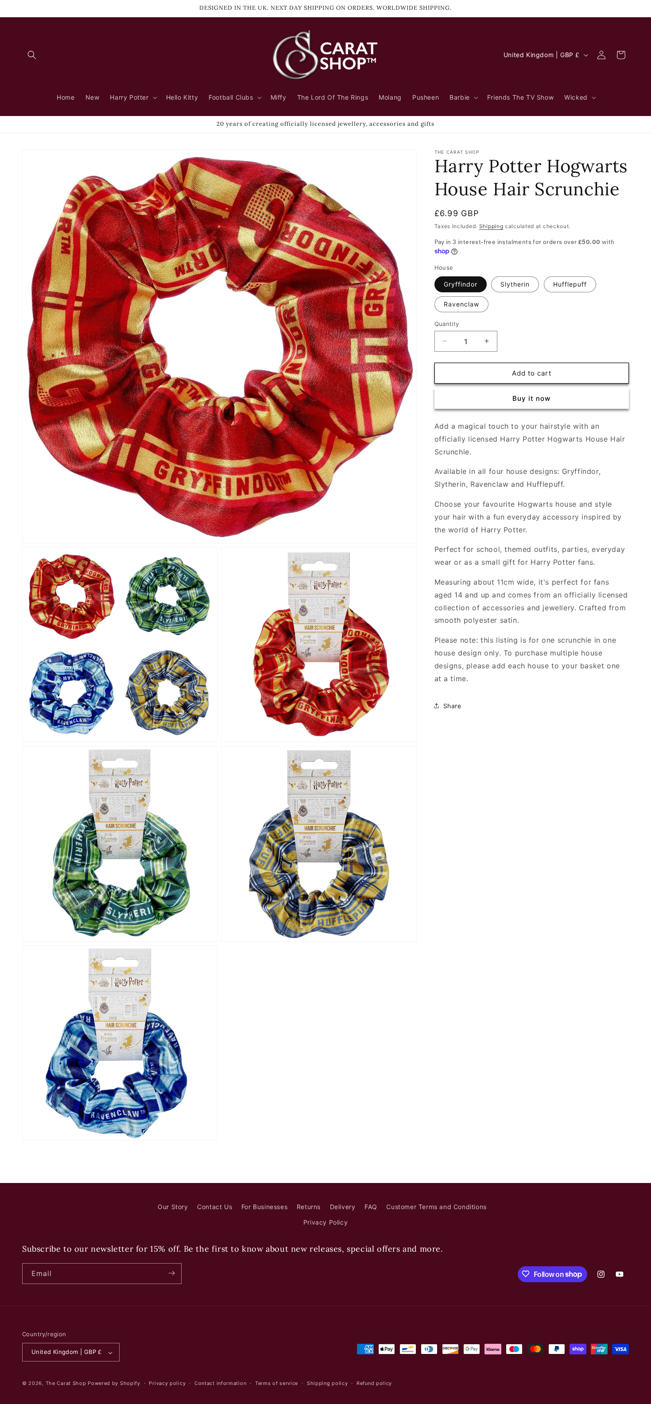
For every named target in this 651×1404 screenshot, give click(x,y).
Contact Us (214, 1206)
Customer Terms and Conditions (436, 1206)
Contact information (220, 1383)
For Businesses (264, 1206)
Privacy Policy (325, 1222)
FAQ (370, 1206)
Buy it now (531, 398)
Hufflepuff (570, 283)
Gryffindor (460, 283)
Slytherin (515, 283)
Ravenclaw (461, 303)
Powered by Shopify (114, 1384)
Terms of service (276, 1383)
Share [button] (452, 705)
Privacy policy (167, 1383)
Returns (309, 1206)
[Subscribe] (171, 1273)
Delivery (343, 1206)
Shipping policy (327, 1383)
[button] (32, 55)
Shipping (491, 226)
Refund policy (374, 1383)
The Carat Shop (66, 1384)
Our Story (173, 1206)
